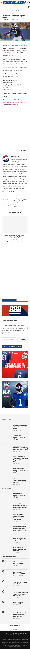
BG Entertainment (22, 45)
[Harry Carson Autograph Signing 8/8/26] (7, 496)
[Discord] (25, 634)
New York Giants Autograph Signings (13, 102)
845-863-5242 (6, 87)
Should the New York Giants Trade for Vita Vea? (20, 427)
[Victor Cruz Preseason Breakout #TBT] (7, 564)
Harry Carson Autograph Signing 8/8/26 (19, 495)
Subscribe (22, 340)
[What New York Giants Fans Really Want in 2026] (7, 539)
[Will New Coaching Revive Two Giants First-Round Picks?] (7, 529)
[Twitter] (6, 634)
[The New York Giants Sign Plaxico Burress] (7, 584)
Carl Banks (18, 111)
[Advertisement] (15, 131)
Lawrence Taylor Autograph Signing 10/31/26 (15, 236)
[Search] (28, 2)
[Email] (13, 634)
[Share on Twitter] (19, 150)
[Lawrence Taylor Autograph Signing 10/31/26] (15, 224)
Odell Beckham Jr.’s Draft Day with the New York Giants (20, 614)
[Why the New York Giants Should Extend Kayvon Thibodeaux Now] (7, 459)
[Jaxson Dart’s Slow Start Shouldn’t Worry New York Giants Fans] (7, 448)
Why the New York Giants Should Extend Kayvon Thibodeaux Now (20, 459)
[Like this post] (16, 150)
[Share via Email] (25, 150)
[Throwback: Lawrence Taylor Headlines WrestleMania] (7, 594)
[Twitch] (21, 634)
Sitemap (15, 629)
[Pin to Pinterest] (21, 150)
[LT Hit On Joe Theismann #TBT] (7, 574)
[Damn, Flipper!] (7, 605)
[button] (3, 229)
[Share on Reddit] (23, 150)
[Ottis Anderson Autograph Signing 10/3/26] (7, 481)
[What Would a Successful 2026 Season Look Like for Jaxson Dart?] (7, 516)
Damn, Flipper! (18, 603)
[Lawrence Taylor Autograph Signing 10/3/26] (7, 471)
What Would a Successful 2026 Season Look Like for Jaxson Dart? (20, 517)
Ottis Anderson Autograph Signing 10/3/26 (19, 480)
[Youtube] (16, 634)
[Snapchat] (23, 634)
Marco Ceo (5, 19)
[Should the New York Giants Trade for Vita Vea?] (7, 427)
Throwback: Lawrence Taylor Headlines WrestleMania (20, 594)
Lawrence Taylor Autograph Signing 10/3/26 (19, 470)
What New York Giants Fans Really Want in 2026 (20, 538)
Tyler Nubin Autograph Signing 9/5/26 (19, 437)
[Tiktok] (18, 634)
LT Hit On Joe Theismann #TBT (19, 573)
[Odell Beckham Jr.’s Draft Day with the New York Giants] (7, 615)
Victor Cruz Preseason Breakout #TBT (20, 563)
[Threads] (11, 634)
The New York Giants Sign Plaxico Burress (20, 583)
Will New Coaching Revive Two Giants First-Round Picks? (19, 528)
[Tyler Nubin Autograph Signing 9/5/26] (7, 438)
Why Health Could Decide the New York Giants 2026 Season (20, 505)
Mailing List (14, 105)
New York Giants (7, 53)
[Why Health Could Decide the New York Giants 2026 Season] (7, 506)
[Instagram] (8, 634)
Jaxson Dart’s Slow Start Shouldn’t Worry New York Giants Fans (20, 447)
